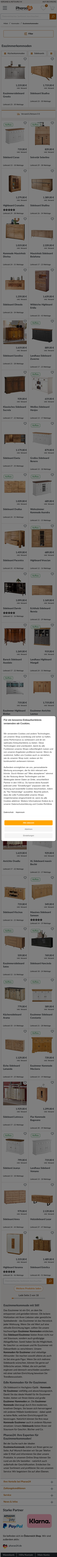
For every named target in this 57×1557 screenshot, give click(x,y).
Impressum (20, 812)
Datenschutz (9, 812)
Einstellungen (28, 836)
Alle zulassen (28, 823)
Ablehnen (28, 829)
